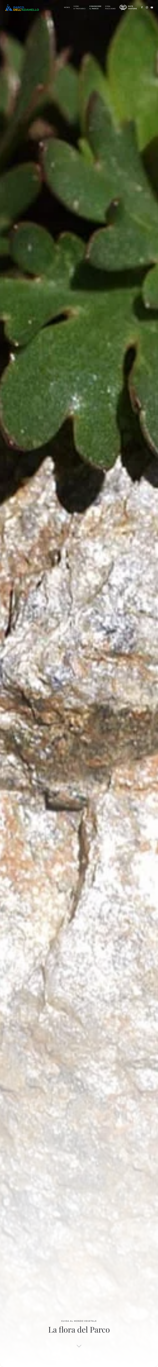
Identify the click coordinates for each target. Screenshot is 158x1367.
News (67, 7)
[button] (80, 7)
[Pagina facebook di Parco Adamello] (142, 7)
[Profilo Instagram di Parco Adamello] (147, 7)
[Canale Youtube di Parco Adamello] (152, 7)
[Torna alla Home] (22, 7)
